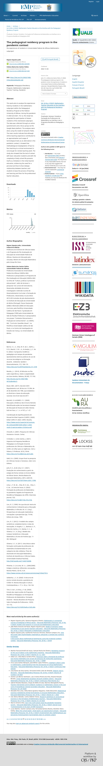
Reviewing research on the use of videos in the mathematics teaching (38, 652)
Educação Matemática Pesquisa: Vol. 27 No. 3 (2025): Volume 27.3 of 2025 (36, 700)
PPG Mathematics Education (49, 15)
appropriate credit (53, 155)
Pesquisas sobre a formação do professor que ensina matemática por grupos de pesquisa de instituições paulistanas (37, 658)
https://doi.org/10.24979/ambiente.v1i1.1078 (22, 367)
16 (33, 719)
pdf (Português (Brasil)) (51, 59)
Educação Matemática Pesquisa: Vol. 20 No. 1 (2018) (34, 641)
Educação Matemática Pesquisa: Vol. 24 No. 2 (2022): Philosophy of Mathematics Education (38, 630)
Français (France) (78, 85)
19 (39, 719)
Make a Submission (80, 97)
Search (95, 15)
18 (37, 719)
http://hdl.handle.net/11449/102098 (19, 561)
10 (21, 719)
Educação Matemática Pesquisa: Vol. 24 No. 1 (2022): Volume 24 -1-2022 (35, 695)
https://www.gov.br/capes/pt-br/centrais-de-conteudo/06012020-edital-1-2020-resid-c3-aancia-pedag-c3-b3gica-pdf (21, 424)
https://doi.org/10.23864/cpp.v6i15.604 (20, 454)
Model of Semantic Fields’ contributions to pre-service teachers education (37, 628)
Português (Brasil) (78, 88)
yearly (33, 232)
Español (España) (78, 82)
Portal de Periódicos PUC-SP (14, 19)
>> (45, 719)
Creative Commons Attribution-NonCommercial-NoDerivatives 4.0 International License (53, 139)
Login (97, 1)
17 (35, 719)
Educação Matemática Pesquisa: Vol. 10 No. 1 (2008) (28, 661)
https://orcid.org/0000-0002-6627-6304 (19, 71)
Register (91, 1)
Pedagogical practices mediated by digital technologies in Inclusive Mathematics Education (38, 692)
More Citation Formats (49, 94)
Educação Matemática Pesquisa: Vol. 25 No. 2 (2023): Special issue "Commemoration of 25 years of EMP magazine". (36, 706)
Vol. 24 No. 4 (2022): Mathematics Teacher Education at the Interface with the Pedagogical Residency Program (33, 29)
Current (15, 15)
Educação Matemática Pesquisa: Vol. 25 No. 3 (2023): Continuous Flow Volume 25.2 (36, 680)
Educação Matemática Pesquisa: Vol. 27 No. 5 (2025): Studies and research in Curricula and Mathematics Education (38, 624)
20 (41, 719)
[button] (77, 106)
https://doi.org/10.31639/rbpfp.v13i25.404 (21, 607)
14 (29, 719)
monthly (28, 232)
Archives (24, 15)
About (6, 15)
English (74, 79)
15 (31, 719)
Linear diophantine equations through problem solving (35, 679)
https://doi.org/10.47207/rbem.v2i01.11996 (21, 480)
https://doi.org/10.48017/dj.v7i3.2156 (19, 500)
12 (25, 719)
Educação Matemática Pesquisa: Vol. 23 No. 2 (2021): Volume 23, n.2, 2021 (35, 654)
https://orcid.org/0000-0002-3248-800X (19, 64)
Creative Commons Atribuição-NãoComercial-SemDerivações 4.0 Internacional (61, 744)
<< (7, 719)
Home (8, 26)
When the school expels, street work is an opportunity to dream (37, 711)
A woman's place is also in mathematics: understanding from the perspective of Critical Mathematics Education (38, 665)
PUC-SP (29, 19)
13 (27, 719)
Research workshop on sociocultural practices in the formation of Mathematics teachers (37, 698)
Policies (32, 15)
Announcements (40, 19)
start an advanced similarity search (28, 723)
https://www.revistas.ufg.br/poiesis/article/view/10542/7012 (27, 573)
